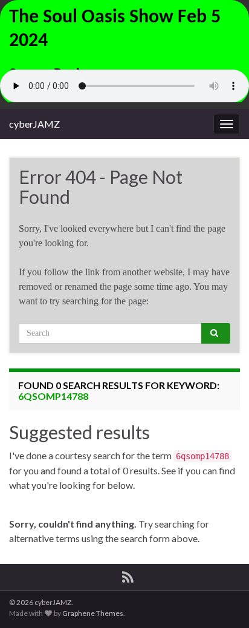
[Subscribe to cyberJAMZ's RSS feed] (128, 575)
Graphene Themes (92, 613)
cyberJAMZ (34, 123)
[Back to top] (222, 601)
